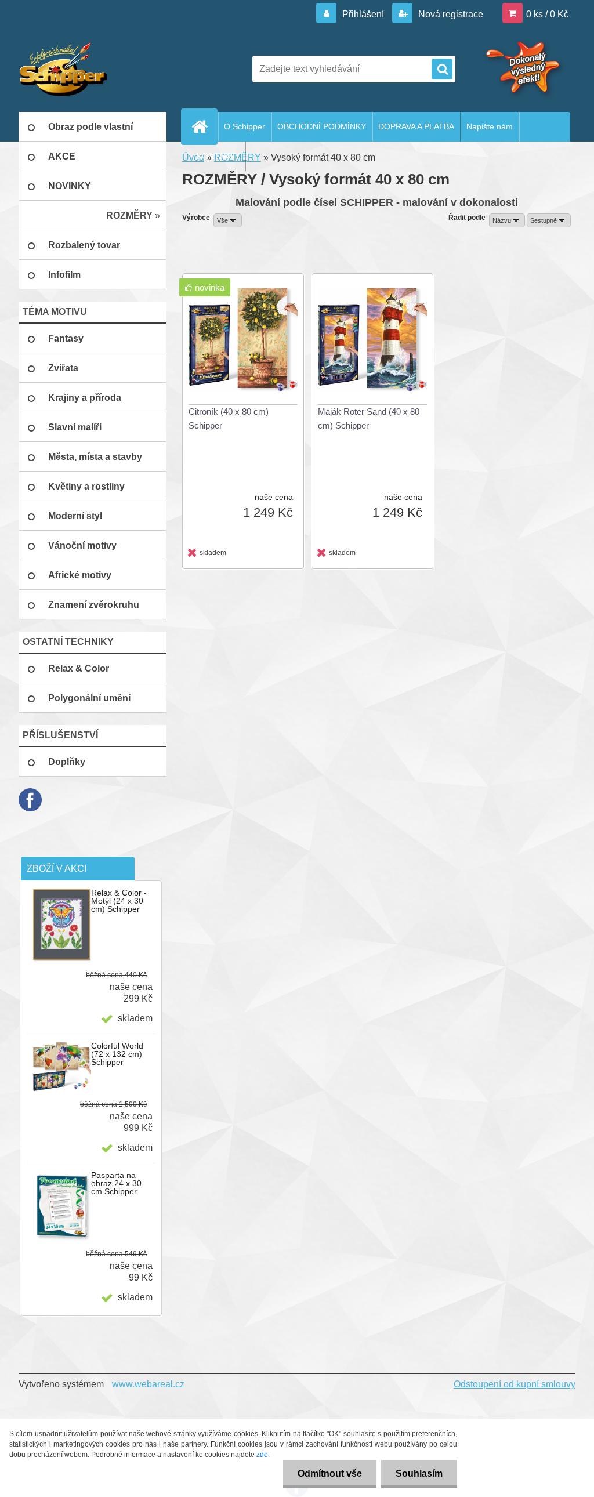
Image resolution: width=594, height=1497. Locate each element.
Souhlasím (419, 1473)
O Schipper (244, 126)
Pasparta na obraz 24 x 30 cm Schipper (116, 1183)
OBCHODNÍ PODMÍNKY (321, 126)
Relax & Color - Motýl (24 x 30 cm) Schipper (119, 901)
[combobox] (507, 220)
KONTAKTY (218, 156)
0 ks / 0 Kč (547, 14)
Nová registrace (449, 14)
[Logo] (98, 69)
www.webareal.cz (148, 1384)
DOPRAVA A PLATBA (416, 126)
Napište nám (489, 126)
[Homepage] (204, 126)
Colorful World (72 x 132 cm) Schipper (117, 1054)
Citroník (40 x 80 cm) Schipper (229, 418)
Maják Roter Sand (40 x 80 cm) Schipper (368, 418)
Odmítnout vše (330, 1473)
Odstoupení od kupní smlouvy (514, 1384)
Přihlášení (363, 14)
